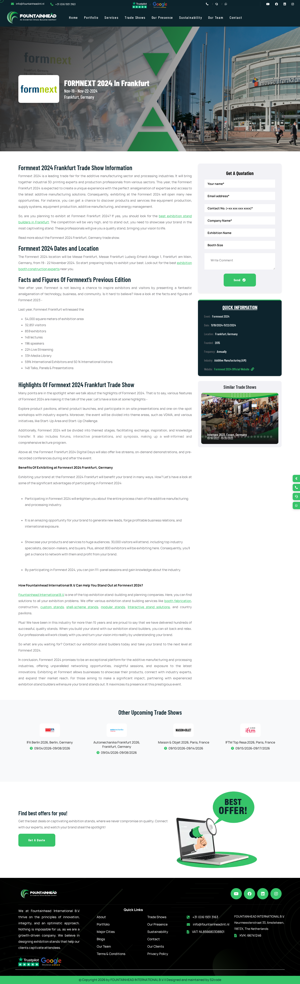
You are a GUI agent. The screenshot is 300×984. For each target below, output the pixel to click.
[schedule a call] (296, 496)
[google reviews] (160, 5)
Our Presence (162, 17)
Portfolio (91, 17)
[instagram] (276, 893)
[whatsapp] (296, 505)
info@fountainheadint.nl (30, 4)
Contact (236, 17)
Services (111, 17)
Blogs (101, 939)
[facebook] (249, 893)
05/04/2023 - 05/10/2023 (223, 438)
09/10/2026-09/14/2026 (137, 748)
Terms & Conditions (111, 954)
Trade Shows (135, 17)
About (101, 917)
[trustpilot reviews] (139, 4)
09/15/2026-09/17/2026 (204, 748)
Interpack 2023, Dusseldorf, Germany (233, 434)
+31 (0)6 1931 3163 (65, 4)
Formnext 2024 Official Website (232, 369)
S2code (215, 980)
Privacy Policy (157, 954)
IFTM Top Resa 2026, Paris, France (202, 742)
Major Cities (106, 932)
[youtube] (236, 893)
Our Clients (155, 946)
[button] (3, 437)
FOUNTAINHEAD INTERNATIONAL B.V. (137, 980)
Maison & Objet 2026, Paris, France (135, 742)
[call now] (296, 487)
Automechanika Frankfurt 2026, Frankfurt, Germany (68, 744)
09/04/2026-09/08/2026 (70, 752)
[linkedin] (262, 893)
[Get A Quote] (296, 478)
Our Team (215, 17)
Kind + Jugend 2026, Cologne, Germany (269, 744)
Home (73, 17)
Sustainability (190, 17)
